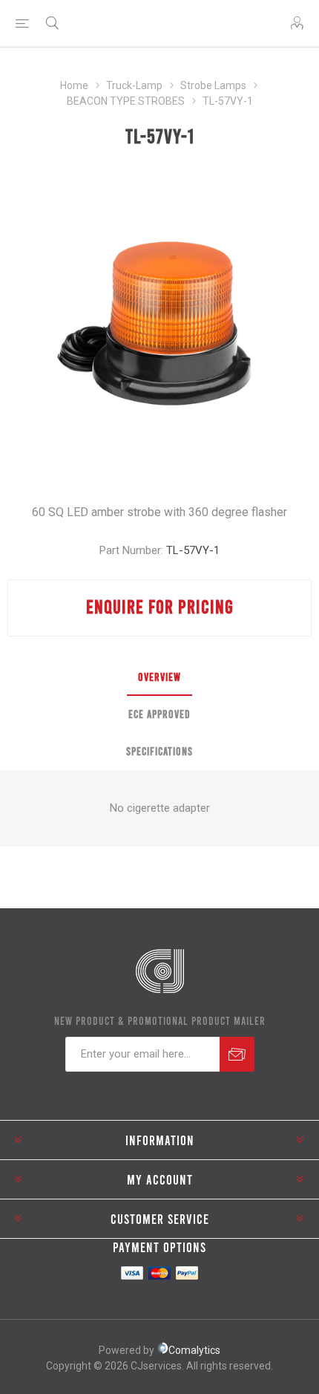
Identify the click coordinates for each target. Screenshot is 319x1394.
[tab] (159, 677)
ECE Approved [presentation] (159, 713)
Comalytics (194, 1350)
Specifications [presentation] (159, 751)
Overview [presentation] (159, 676)
